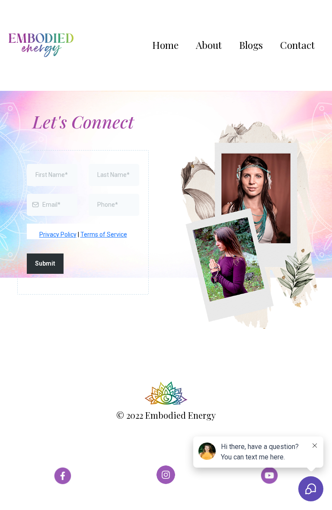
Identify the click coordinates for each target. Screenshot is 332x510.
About (209, 44)
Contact (297, 44)
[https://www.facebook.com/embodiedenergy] (62, 474)
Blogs (251, 44)
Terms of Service (103, 234)
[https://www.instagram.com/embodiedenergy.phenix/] (166, 474)
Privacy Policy (58, 234)
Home (165, 44)
